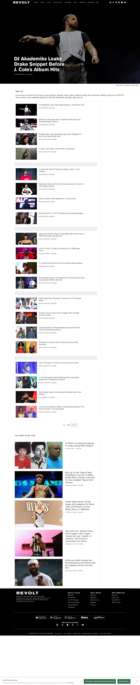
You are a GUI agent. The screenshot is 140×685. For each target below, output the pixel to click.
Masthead (93, 597)
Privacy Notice (67, 633)
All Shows (71, 595)
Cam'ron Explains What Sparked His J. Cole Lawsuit (57, 199)
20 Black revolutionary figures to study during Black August (79, 444)
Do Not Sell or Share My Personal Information (99, 681)
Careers (92, 605)
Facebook (119, 2)
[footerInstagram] (57, 626)
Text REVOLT (116, 600)
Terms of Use (58, 633)
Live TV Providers (73, 600)
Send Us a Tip (94, 600)
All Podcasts (71, 597)
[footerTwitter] (78, 626)
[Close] (137, 681)
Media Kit (93, 602)
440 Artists (71, 607)
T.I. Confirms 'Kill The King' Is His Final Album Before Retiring (60, 263)
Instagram (110, 2)
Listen (49, 2)
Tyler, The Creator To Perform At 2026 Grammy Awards (59, 363)
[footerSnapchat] (67, 626)
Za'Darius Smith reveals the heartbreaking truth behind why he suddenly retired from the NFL (80, 564)
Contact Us (115, 597)
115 (68, 425)
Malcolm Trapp (45, 139)
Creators (82, 2)
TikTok (113, 2)
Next (74, 425)
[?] (26, 110)
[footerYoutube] (83, 626)
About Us (93, 595)
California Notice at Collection (90, 633)
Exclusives (68, 2)
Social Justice (57, 2)
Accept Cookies (124, 681)
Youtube (125, 2)
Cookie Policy (77, 633)
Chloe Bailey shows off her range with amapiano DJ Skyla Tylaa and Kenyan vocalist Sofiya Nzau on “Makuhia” (79, 505)
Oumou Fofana (71, 512)
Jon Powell (70, 448)
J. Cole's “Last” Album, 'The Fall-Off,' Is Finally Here (57, 149)
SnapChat (116, 2)
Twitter (122, 2)
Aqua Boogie (20, 74)
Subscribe (91, 2)
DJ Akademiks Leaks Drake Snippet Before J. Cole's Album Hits (61, 105)
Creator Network (73, 605)
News (75, 2)
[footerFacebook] (73, 626)
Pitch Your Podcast (73, 602)
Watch (42, 2)
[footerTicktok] (62, 626)
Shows (36, 2)
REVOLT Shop (116, 602)
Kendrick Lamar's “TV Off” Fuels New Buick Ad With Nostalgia (61, 213)
